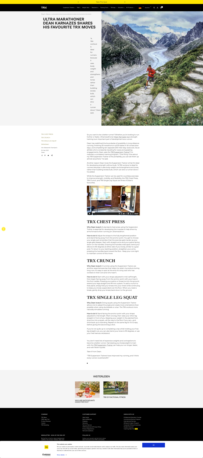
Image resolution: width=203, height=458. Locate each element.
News (48, 14)
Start (43, 14)
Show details (60, 455)
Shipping (84, 421)
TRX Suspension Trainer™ (121, 152)
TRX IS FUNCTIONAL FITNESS (114, 397)
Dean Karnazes (120, 137)
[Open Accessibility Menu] (4, 229)
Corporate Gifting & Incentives (132, 425)
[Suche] (154, 7)
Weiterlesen (45, 144)
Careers (43, 423)
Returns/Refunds (87, 419)
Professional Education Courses (132, 417)
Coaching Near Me (130, 429)
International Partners (130, 421)
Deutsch (147, 7)
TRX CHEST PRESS (47, 134)
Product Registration (88, 429)
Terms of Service (87, 425)
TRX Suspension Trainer (103, 345)
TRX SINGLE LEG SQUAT (48, 141)
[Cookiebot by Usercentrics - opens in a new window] (46, 455)
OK (154, 445)
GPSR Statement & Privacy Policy (91, 427)
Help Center (85, 417)
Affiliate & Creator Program (131, 423)
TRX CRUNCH (45, 137)
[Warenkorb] (161, 7)
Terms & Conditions (87, 430)
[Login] (157, 7)
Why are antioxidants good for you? (85, 401)
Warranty (85, 423)
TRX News (44, 417)
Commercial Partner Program (132, 419)
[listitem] (44, 155)
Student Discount (129, 427)
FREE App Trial (45, 419)
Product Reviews (46, 421)
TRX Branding (45, 425)
